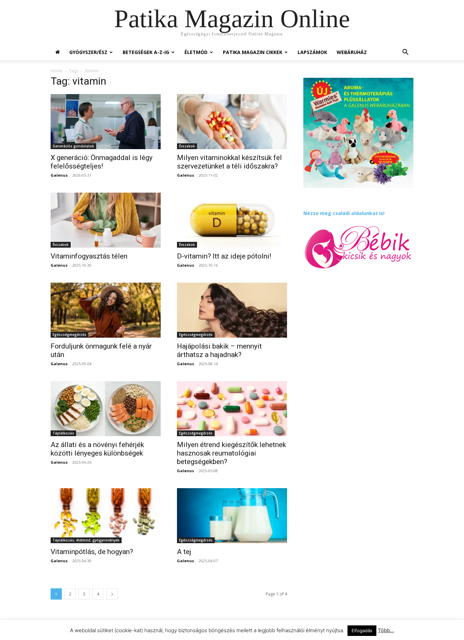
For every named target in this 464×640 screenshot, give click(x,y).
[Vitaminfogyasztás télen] (106, 220)
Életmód (196, 52)
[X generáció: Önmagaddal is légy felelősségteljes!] (106, 121)
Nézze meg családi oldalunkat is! (344, 213)
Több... (386, 630)
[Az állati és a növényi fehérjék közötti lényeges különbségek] (106, 408)
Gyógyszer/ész (88, 52)
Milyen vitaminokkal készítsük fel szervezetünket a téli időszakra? (229, 162)
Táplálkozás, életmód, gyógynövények (86, 540)
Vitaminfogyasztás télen (89, 256)
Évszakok (187, 146)
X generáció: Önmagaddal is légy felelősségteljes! (102, 162)
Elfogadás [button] (362, 630)
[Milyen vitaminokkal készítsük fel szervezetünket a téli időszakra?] (232, 121)
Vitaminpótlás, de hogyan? (92, 552)
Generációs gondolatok (73, 146)
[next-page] (112, 594)
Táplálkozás (63, 433)
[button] (405, 53)
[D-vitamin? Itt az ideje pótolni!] (232, 220)
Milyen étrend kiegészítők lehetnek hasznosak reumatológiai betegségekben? (231, 453)
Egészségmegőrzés (69, 334)
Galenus (59, 175)
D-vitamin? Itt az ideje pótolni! (224, 256)
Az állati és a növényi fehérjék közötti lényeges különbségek (97, 449)
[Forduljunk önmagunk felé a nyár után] (106, 310)
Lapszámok (312, 52)
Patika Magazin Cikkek (252, 52)
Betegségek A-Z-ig (146, 52)
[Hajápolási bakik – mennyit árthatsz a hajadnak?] (232, 310)
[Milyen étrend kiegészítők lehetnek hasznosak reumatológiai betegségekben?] (232, 408)
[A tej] (232, 515)
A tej (184, 552)
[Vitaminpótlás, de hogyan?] (106, 515)
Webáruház (352, 52)
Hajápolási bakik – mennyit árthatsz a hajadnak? (219, 350)
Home (57, 71)
